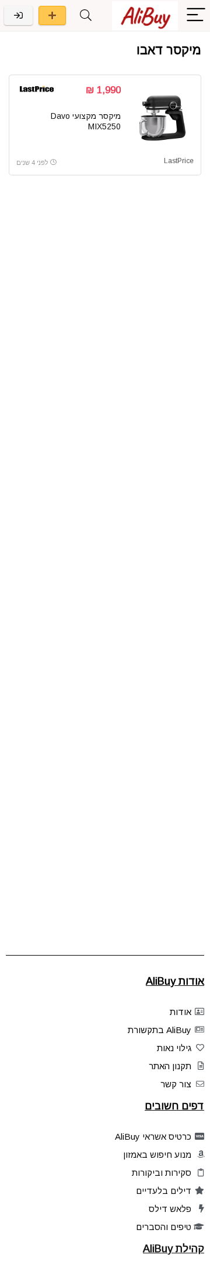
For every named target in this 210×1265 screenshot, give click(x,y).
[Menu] (196, 15)
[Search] (86, 15)
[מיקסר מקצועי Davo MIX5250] (162, 117)
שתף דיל (52, 15)
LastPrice (179, 161)
